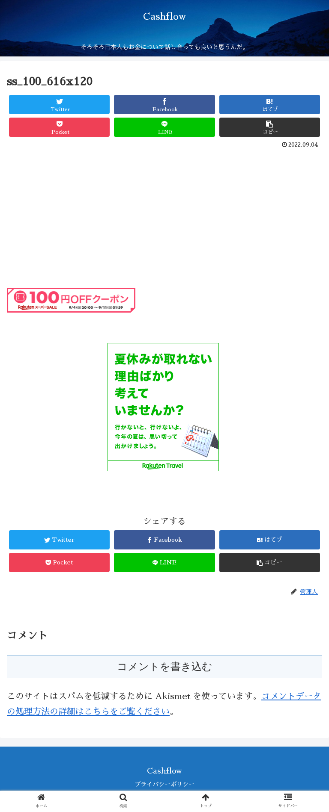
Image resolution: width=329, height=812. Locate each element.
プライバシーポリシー (164, 784)
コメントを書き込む (164, 666)
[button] (303, 718)
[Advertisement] (164, 216)
